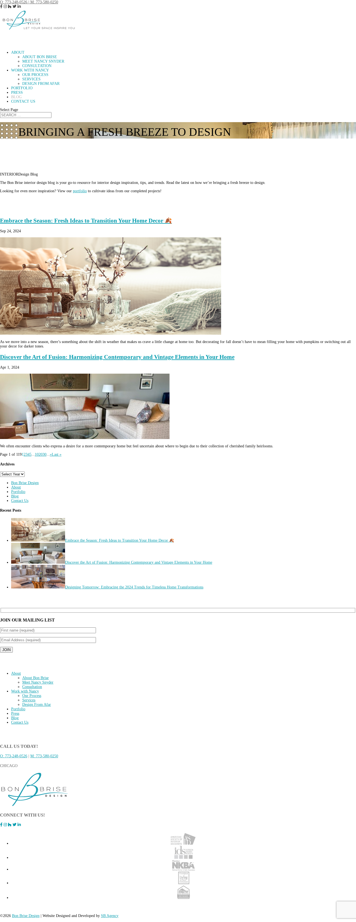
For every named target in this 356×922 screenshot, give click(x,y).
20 (41, 454)
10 (37, 454)
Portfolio (18, 492)
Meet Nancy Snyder (43, 61)
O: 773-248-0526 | (15, 2)
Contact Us (23, 101)
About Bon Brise (39, 57)
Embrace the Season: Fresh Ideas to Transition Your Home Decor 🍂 (86, 220)
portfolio (80, 191)
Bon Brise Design (25, 483)
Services (31, 79)
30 (44, 454)
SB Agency (109, 916)
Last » (56, 454)
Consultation (36, 66)
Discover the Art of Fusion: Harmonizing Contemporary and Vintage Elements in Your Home (117, 357)
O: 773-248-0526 (13, 756)
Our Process (35, 75)
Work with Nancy (25, 691)
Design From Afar (41, 84)
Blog (15, 496)
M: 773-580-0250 (44, 2)
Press (15, 713)
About (16, 487)
